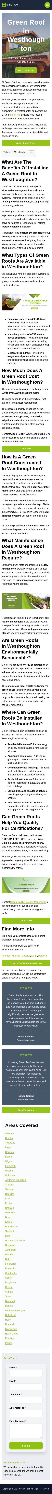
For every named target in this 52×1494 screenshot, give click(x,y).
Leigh (34, 955)
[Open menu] (47, 5)
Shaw (8, 1296)
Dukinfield (10, 1315)
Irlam (7, 1198)
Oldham (9, 1292)
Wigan (8, 1161)
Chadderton (11, 1273)
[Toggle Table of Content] (30, 152)
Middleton (10, 1254)
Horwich (42, 955)
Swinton (9, 1189)
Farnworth (10, 1166)
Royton (9, 1287)
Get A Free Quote (26, 1110)
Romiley (9, 1338)
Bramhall (9, 1324)
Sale (7, 1236)
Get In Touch (26, 921)
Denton (9, 1306)
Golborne (10, 1175)
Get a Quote (24, 70)
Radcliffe (9, 1194)
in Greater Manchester (28, 902)
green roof (15, 115)
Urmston (9, 1208)
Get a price (26, 449)
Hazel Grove (11, 1333)
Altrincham (10, 1250)
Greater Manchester (15, 1240)
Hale (7, 1259)
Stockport (10, 1301)
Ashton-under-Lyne (15, 1310)
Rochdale (10, 1268)
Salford (9, 1222)
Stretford (9, 1231)
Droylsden (10, 1282)
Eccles (8, 1203)
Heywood (10, 1245)
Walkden (9, 1170)
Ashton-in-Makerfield (15, 1180)
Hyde (8, 1319)
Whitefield (10, 1212)
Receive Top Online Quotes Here (26, 963)
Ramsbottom (11, 1226)
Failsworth (10, 1264)
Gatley (8, 1278)
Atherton (6, 955)
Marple (8, 1343)
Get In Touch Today (26, 143)
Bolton (8, 1156)
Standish (9, 1184)
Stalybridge (11, 1329)
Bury (7, 1217)
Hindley (15, 955)
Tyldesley (25, 955)
